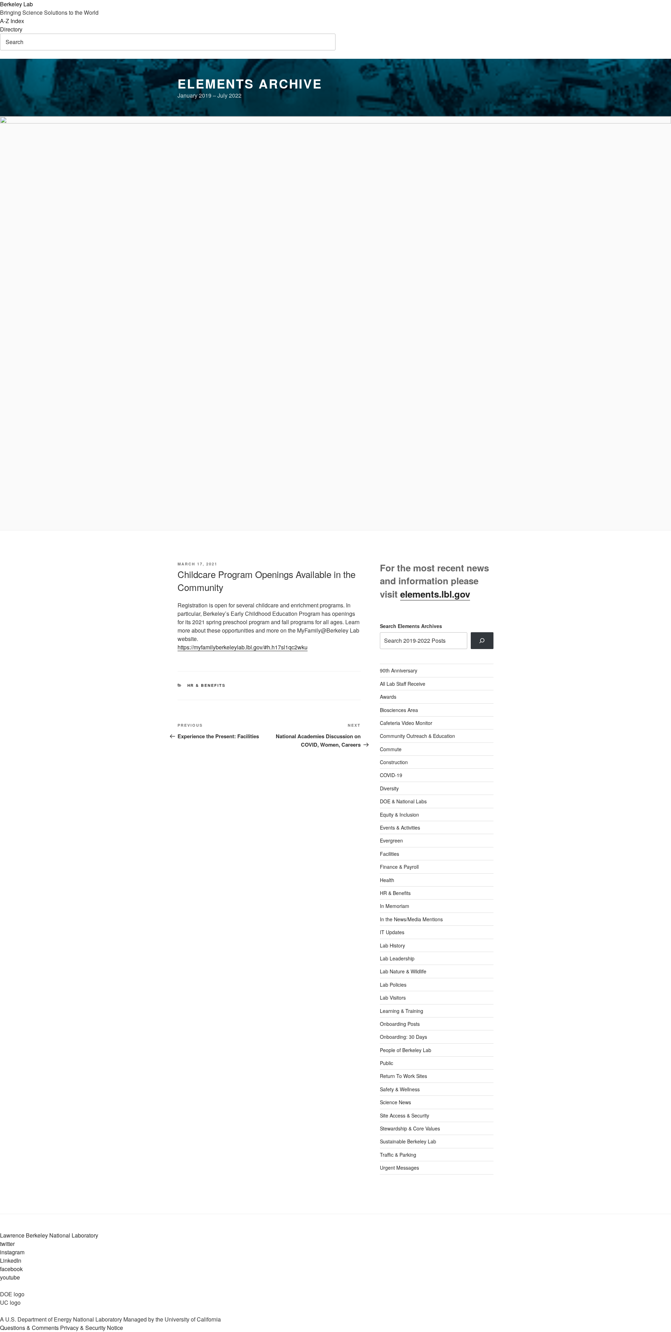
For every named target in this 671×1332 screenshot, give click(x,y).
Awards (388, 696)
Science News (395, 1102)
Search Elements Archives (411, 625)
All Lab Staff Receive (402, 683)
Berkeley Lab (16, 4)
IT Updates (392, 932)
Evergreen (391, 840)
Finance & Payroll (399, 866)
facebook (11, 1269)
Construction (394, 762)
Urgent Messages (399, 1167)
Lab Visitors (393, 997)
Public (386, 1062)
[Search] (482, 640)
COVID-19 (391, 774)
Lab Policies (393, 984)
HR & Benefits (206, 685)
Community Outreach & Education (417, 735)
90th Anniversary (398, 670)
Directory (11, 29)
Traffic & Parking (398, 1154)
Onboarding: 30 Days (403, 1036)
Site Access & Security (404, 1115)
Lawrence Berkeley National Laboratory (49, 1235)
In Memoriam (394, 905)
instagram (12, 1252)
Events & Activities (400, 827)
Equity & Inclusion (399, 814)
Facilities (389, 853)
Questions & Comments (29, 1328)
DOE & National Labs (403, 801)
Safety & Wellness (400, 1089)
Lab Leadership (397, 958)
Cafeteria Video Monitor (406, 722)
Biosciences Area (399, 709)
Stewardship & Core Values (410, 1128)
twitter (7, 1244)
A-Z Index (12, 21)
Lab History (392, 945)
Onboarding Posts (400, 1023)
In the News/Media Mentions (411, 919)
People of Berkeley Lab (405, 1049)
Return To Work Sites (403, 1075)
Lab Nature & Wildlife (403, 971)
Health (387, 879)
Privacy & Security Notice (91, 1328)
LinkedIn (10, 1260)
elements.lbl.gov (435, 593)
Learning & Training (401, 1010)
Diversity (389, 788)
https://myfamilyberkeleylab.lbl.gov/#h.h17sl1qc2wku (243, 647)
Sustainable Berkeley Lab (408, 1141)
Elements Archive (250, 83)
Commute (391, 749)
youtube (10, 1277)
